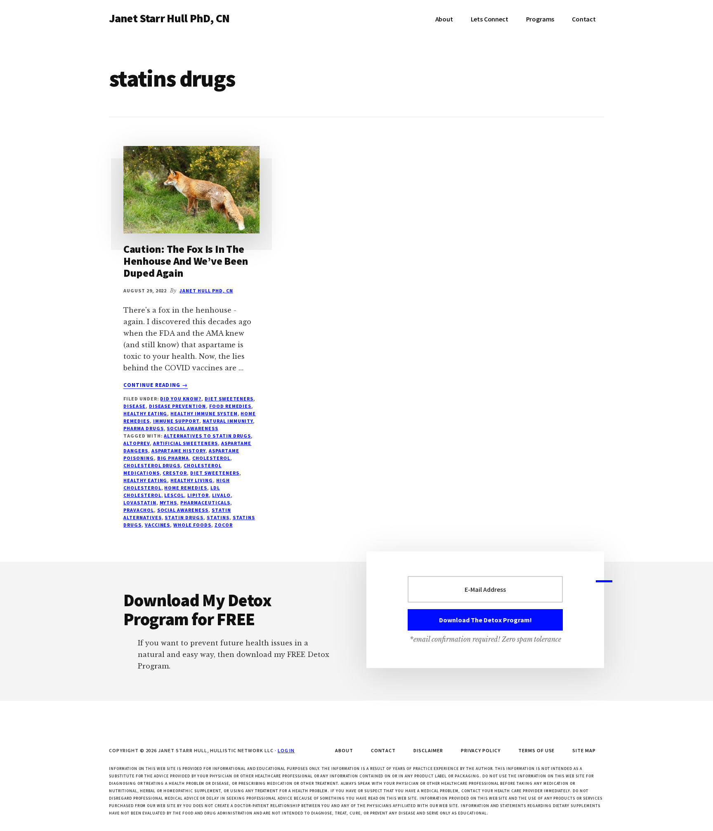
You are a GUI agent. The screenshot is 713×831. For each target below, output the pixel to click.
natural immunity (228, 421)
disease (134, 406)
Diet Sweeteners (229, 398)
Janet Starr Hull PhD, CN (169, 18)
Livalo (221, 495)
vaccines (157, 525)
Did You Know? (180, 398)
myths (168, 502)
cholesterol (211, 458)
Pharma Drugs (143, 428)
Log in (286, 750)
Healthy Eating (145, 413)
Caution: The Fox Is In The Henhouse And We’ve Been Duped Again (185, 260)
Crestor (175, 473)
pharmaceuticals (205, 502)
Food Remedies (230, 406)
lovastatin (139, 502)
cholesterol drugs (151, 465)
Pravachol (138, 510)
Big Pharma (173, 458)
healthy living (191, 480)
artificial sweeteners (185, 443)
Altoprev (136, 443)
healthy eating (145, 480)
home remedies (185, 488)
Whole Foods (192, 525)
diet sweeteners (214, 473)
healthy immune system (203, 413)
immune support (176, 421)
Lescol (174, 495)
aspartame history (178, 450)
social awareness (192, 428)
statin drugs (184, 517)
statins (218, 517)
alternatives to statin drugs (207, 436)
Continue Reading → (155, 385)
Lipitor (198, 495)
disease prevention (177, 406)
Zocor (224, 525)
